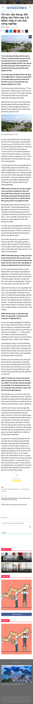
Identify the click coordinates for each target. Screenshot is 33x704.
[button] (15, 690)
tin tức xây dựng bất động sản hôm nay (11, 489)
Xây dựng (10, 11)
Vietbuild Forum (25, 489)
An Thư (7, 27)
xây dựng (3, 491)
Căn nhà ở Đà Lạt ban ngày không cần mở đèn (14, 504)
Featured (4, 11)
